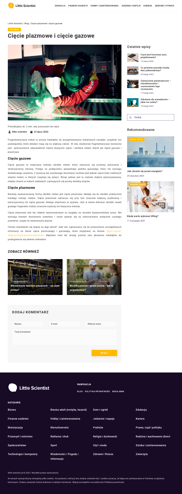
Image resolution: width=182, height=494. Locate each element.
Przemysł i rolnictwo (20, 436)
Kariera (147, 6)
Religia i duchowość (105, 436)
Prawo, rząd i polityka (149, 427)
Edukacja (60, 6)
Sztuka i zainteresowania (151, 445)
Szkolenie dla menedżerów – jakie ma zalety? (155, 101)
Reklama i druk (59, 436)
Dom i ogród (100, 409)
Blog (80, 391)
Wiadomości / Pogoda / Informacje (64, 456)
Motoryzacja (15, 427)
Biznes (12, 409)
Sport (53, 445)
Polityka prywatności (97, 391)
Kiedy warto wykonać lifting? (142, 216)
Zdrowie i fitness (164, 6)
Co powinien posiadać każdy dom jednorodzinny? (155, 69)
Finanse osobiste (78, 6)
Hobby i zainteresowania (105, 6)
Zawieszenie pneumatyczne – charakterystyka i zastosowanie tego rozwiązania (156, 85)
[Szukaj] (130, 117)
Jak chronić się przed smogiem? (144, 171)
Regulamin (118, 391)
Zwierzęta (142, 454)
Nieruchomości (59, 427)
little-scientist (19, 132)
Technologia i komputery (23, 454)
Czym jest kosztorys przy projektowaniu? (154, 56)
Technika (14, 29)
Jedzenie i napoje (131, 6)
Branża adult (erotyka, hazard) (68, 409)
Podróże (98, 427)
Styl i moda (100, 445)
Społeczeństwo (17, 445)
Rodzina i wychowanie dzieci (153, 436)
